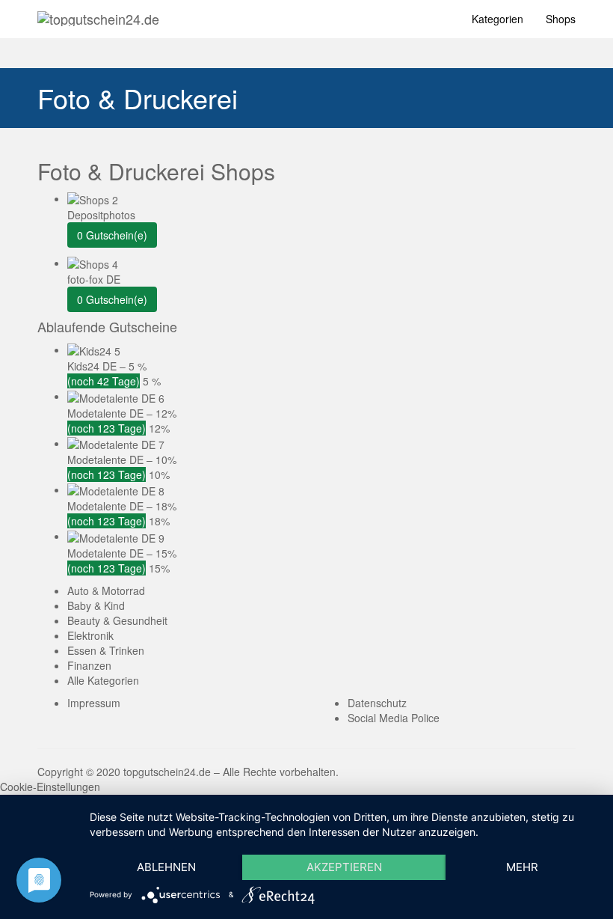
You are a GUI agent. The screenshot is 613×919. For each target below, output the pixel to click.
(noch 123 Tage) (106, 428)
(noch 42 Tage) (103, 380)
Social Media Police (394, 717)
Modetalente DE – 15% (121, 553)
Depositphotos (101, 214)
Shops (561, 18)
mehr (522, 867)
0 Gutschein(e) (112, 235)
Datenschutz (377, 702)
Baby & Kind (96, 605)
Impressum (93, 702)
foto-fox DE (93, 279)
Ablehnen (166, 867)
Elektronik (90, 635)
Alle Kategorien (103, 680)
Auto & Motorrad (106, 590)
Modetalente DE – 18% (121, 505)
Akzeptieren (344, 867)
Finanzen (89, 665)
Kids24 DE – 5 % (107, 365)
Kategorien (497, 18)
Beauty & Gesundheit (117, 620)
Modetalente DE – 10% (121, 459)
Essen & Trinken (105, 650)
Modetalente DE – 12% (121, 413)
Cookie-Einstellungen (50, 786)
